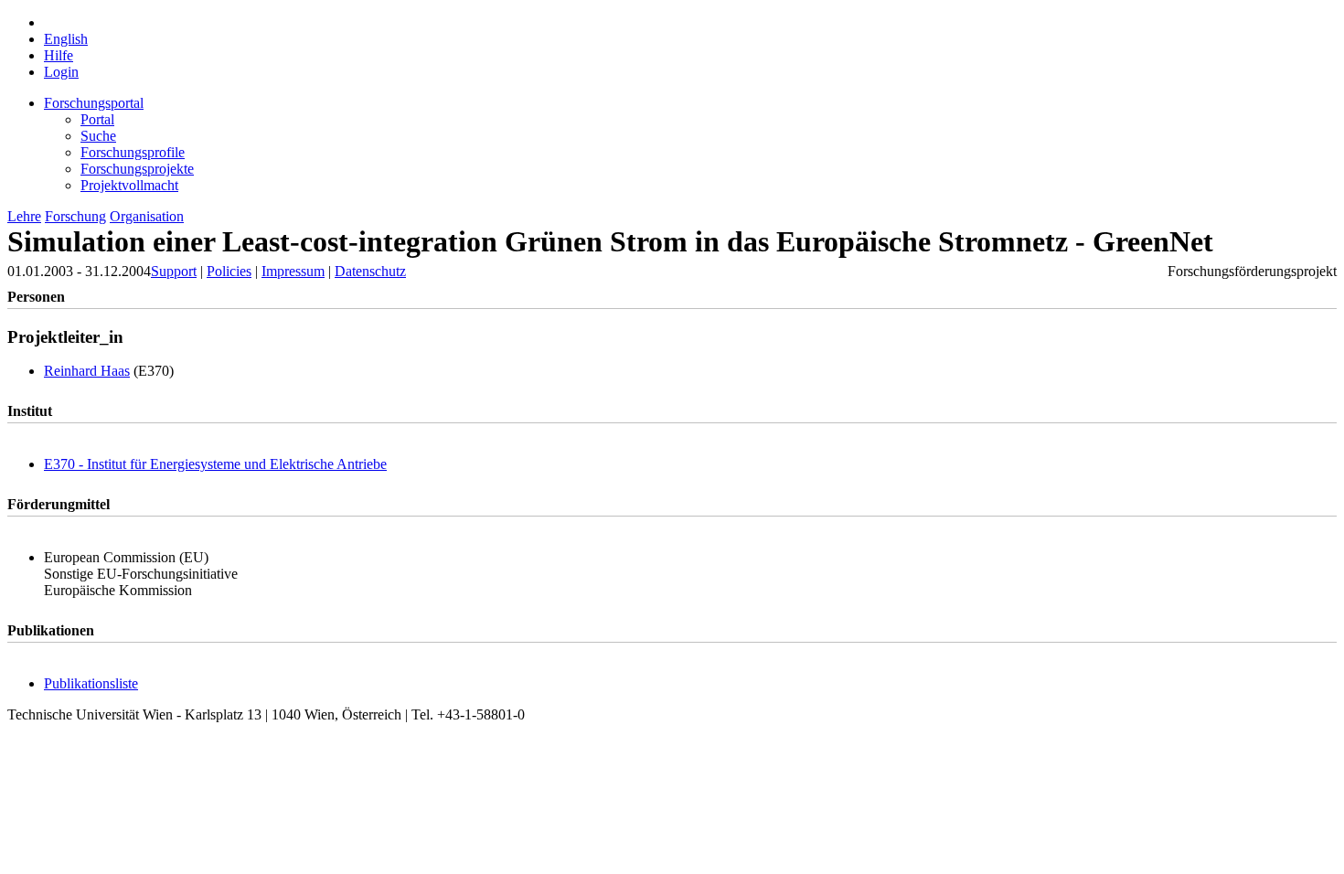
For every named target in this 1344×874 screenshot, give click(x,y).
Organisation (147, 216)
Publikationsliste (91, 683)
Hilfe (58, 55)
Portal (97, 119)
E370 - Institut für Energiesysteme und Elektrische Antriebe (215, 464)
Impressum (293, 271)
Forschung (75, 216)
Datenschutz (370, 271)
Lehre (24, 216)
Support (174, 271)
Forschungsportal (94, 103)
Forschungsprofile (132, 152)
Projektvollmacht (129, 185)
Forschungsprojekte (137, 168)
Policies (229, 271)
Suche (98, 136)
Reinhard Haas (87, 370)
